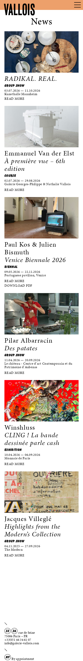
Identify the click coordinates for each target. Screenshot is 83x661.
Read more (14, 98)
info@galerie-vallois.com (21, 643)
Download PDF (18, 285)
